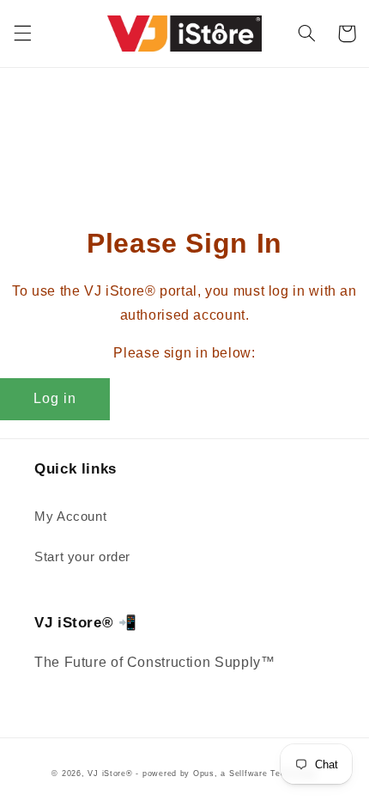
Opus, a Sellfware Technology (255, 773)
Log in (54, 398)
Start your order (82, 557)
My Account (70, 516)
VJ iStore (107, 773)
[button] (22, 33)
